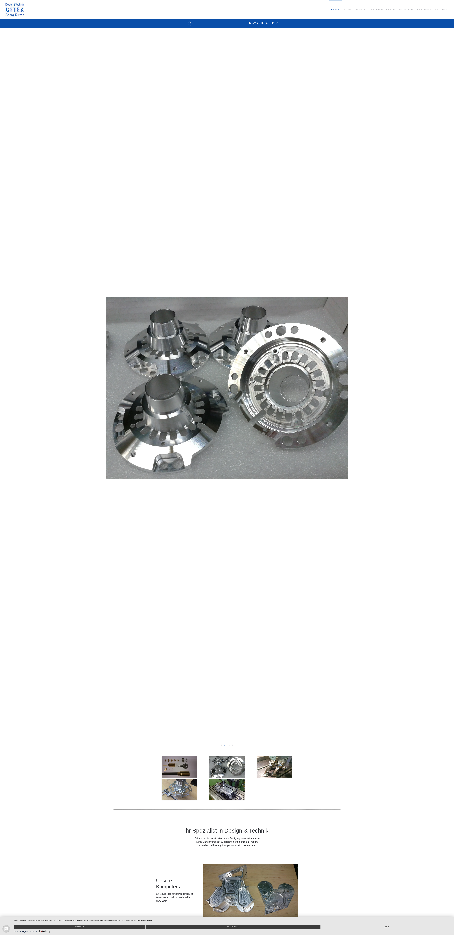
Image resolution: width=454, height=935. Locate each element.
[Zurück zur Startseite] (14, 9)
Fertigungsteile (424, 9)
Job (436, 9)
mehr (386, 927)
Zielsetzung (361, 9)
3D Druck (348, 9)
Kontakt (445, 9)
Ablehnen (79, 927)
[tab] (221, 745)
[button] (4, 388)
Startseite (335, 9)
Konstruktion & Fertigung (383, 9)
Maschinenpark (406, 9)
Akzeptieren (233, 927)
